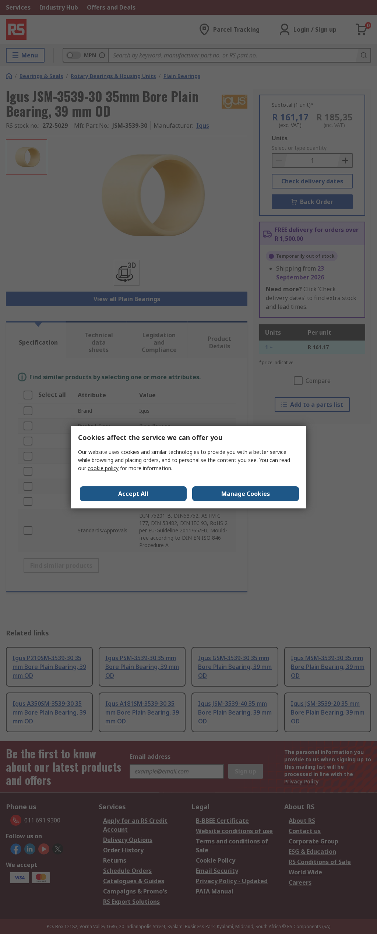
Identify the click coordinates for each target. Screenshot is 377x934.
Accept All (133, 494)
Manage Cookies (245, 494)
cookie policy (103, 468)
